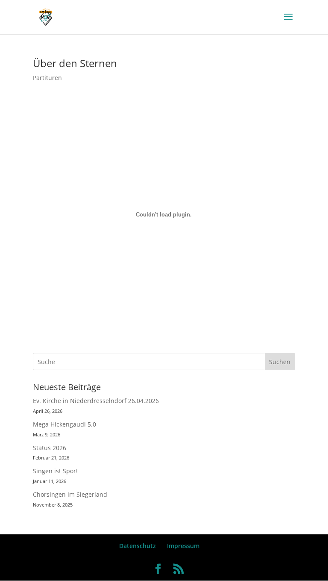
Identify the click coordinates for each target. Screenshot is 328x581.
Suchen (279, 362)
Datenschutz (137, 546)
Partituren (47, 78)
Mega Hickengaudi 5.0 (64, 424)
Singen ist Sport (55, 471)
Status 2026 (49, 448)
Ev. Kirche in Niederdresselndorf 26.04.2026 (96, 401)
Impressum (183, 546)
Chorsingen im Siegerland (70, 494)
